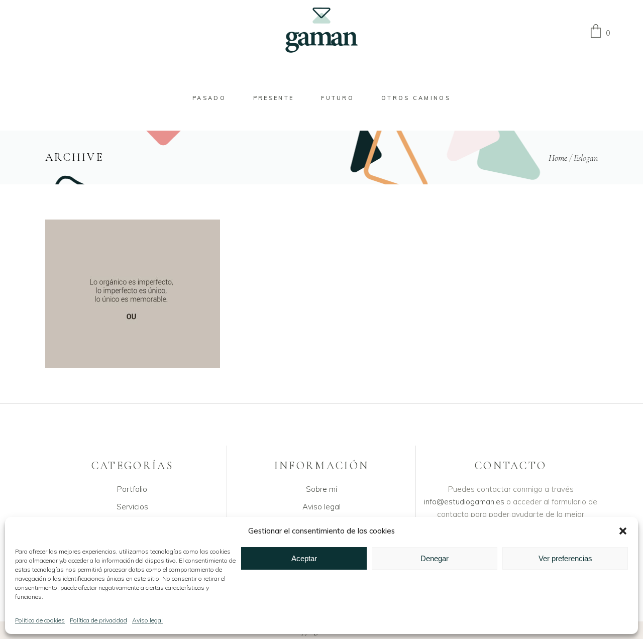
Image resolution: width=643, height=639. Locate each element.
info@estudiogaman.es (464, 501)
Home (558, 157)
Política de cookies (40, 620)
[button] (623, 531)
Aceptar (304, 558)
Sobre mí (321, 489)
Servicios (132, 506)
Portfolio (132, 489)
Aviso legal (147, 620)
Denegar (434, 558)
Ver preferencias (565, 558)
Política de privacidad (98, 620)
